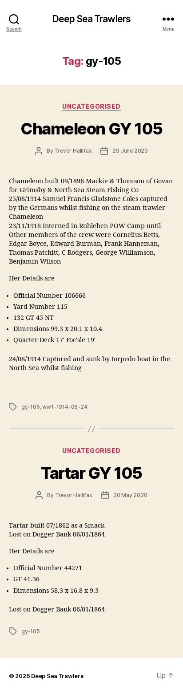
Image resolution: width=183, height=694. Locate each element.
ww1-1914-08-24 (64, 406)
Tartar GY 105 (91, 473)
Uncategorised (91, 106)
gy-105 (30, 406)
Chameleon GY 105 (91, 128)
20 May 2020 (130, 495)
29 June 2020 (130, 150)
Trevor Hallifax (73, 150)
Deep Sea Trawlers (91, 19)
